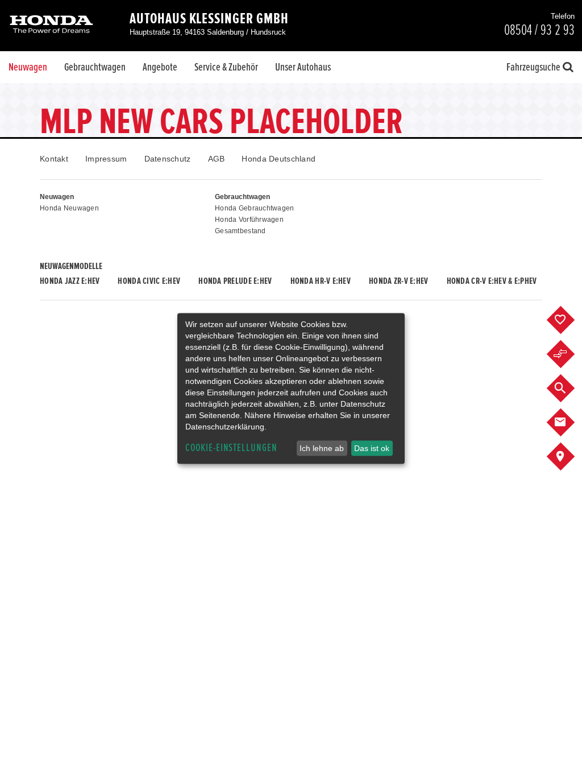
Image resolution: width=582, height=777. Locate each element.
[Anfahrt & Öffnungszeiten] (569, 457)
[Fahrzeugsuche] (569, 388)
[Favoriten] (569, 320)
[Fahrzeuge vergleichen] (569, 354)
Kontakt (54, 158)
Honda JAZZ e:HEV (69, 281)
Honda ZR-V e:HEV (398, 281)
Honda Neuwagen (69, 208)
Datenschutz (167, 158)
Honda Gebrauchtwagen (254, 208)
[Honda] (51, 25)
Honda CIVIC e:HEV (149, 281)
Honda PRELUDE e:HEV (235, 281)
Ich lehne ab (322, 448)
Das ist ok (371, 448)
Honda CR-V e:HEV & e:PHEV (492, 281)
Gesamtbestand (240, 231)
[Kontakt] (569, 422)
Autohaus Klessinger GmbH (209, 18)
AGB (216, 158)
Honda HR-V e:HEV (320, 281)
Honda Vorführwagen (249, 220)
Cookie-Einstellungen (231, 448)
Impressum (106, 158)
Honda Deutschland (278, 158)
